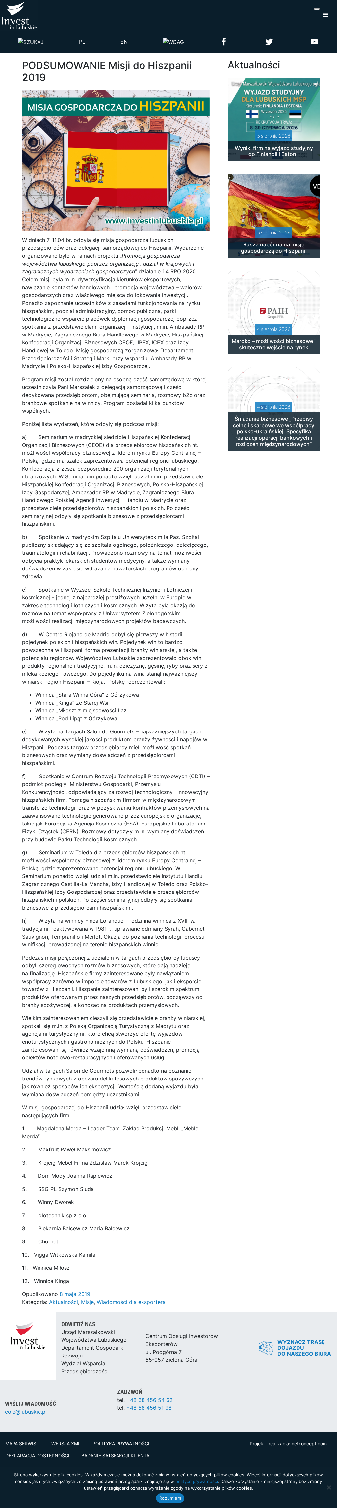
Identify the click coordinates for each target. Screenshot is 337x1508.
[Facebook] (224, 41)
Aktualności (63, 1302)
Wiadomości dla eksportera (131, 1302)
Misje (87, 1302)
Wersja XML (66, 1443)
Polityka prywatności (120, 1443)
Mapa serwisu (22, 1443)
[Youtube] (314, 41)
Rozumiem (170, 1498)
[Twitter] (269, 41)
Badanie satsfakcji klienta (115, 1455)
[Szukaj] (31, 41)
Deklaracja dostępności (37, 1455)
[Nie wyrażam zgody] (328, 1487)
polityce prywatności (196, 1481)
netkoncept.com (309, 1443)
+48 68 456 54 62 (149, 1400)
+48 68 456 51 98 (149, 1407)
